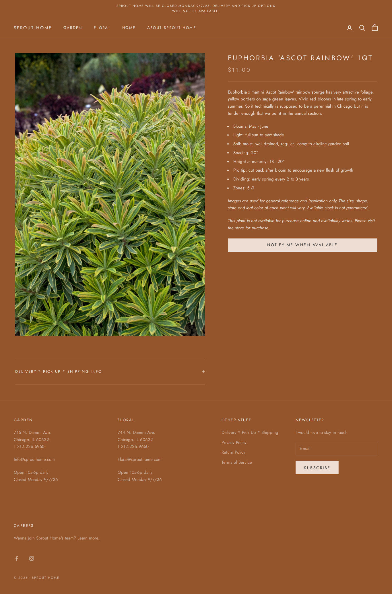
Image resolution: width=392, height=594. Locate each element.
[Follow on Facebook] (17, 558)
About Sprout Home (171, 27)
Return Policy (233, 452)
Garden (72, 27)
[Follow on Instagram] (31, 558)
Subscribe (317, 468)
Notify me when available (302, 245)
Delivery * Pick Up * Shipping (250, 432)
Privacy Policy (234, 442)
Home (129, 27)
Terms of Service (237, 462)
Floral (102, 27)
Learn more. (88, 538)
